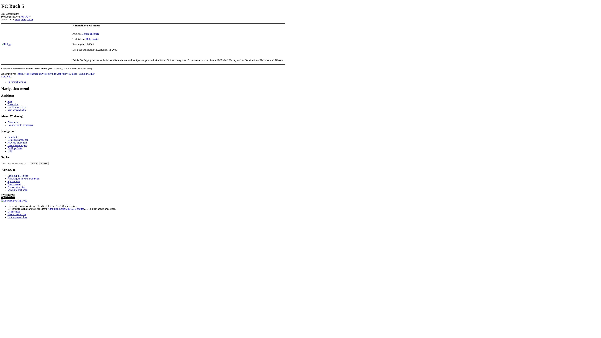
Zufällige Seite (15, 148)
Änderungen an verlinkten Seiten (24, 178)
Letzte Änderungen (17, 145)
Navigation (20, 19)
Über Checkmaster (17, 214)
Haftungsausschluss (17, 217)
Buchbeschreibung (17, 82)
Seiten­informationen (17, 190)
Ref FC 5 (25, 16)
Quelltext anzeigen (17, 107)
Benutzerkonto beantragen (20, 125)
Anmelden (13, 122)
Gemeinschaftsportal (18, 139)
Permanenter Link (16, 187)
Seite (10, 101)
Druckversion (14, 184)
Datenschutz (14, 211)
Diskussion (13, 104)
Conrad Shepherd (90, 33)
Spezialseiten (14, 181)
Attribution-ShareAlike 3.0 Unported (66, 208)
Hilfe (10, 151)
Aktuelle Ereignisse (17, 142)
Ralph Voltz (92, 39)
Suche (30, 19)
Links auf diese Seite (18, 175)
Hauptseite (13, 137)
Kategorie (6, 76)
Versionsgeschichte (17, 110)
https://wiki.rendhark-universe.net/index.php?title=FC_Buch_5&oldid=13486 (56, 73)
